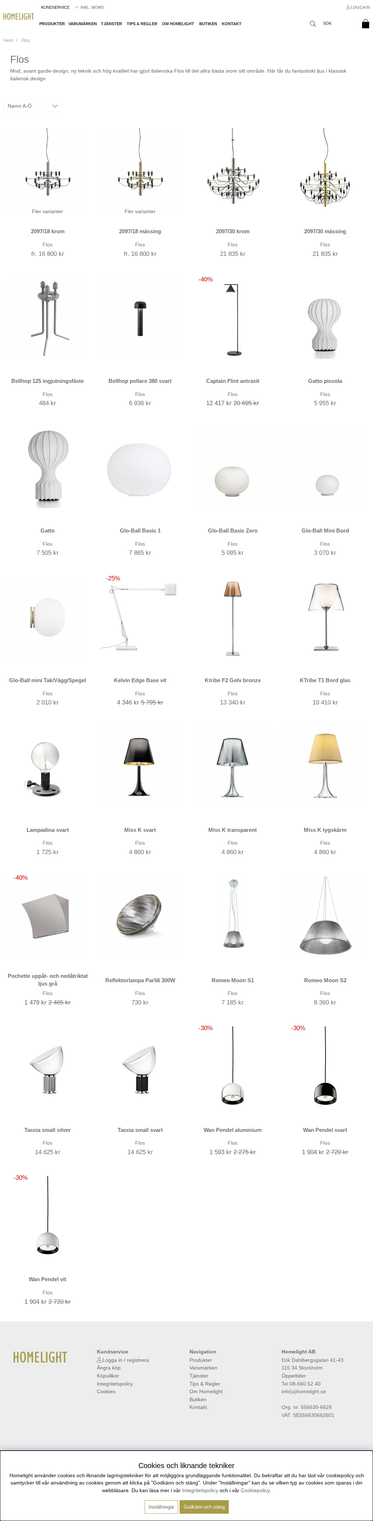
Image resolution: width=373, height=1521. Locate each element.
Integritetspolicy (115, 1384)
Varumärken (82, 24)
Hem (8, 40)
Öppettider (294, 1376)
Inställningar (161, 1507)
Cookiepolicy (255, 1490)
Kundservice (55, 7)
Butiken (208, 24)
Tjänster (111, 24)
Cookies (106, 1391)
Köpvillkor (108, 1376)
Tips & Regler (142, 24)
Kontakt (232, 24)
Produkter (52, 24)
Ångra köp (109, 1368)
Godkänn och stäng (204, 1507)
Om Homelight (178, 24)
